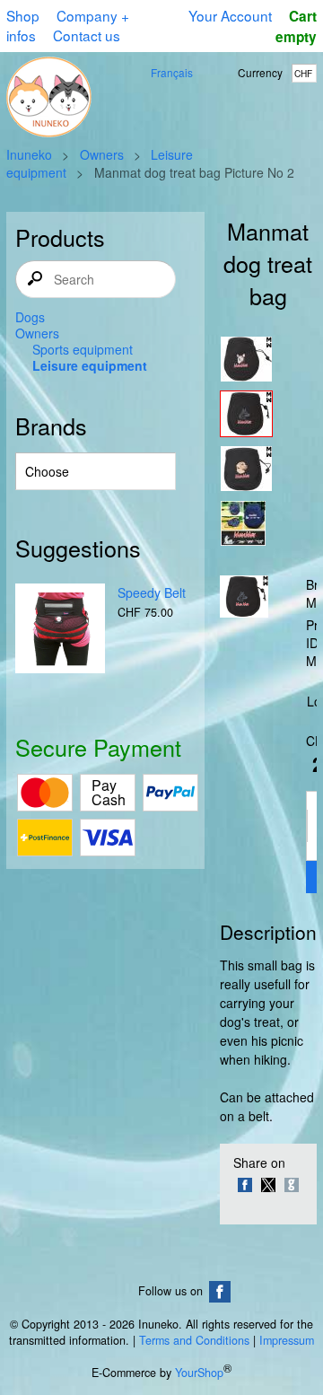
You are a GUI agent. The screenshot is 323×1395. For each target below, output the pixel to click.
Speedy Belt (152, 592)
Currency (260, 72)
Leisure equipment (89, 365)
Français (172, 72)
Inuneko (29, 154)
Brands (51, 425)
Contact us (86, 35)
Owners (102, 154)
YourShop (199, 1373)
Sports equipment (82, 349)
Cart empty (296, 26)
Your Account (230, 15)
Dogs (30, 317)
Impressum (286, 1340)
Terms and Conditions (194, 1340)
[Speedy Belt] (60, 630)
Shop (22, 15)
